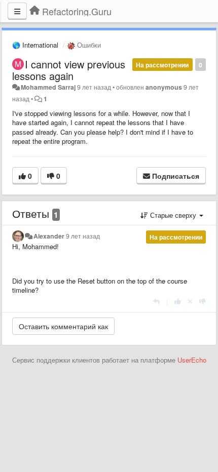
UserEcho (191, 360)
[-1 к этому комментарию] (202, 301)
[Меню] (17, 11)
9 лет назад (83, 236)
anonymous (164, 87)
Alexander (48, 236)
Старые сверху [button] (173, 215)
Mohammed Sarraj (48, 87)
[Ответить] (156, 301)
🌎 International (35, 45)
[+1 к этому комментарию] (177, 301)
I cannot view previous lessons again (68, 70)
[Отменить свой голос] (190, 301)
